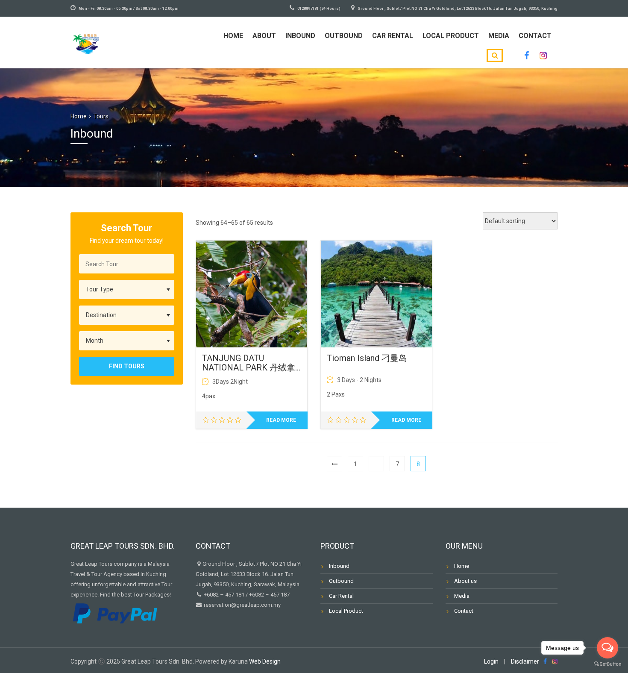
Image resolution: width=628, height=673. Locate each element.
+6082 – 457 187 (269, 594)
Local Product (451, 36)
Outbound (344, 36)
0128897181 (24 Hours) (318, 8)
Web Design (265, 661)
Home (233, 36)
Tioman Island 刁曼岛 (367, 358)
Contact (535, 36)
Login (491, 661)
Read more (281, 420)
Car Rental (392, 36)
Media (498, 36)
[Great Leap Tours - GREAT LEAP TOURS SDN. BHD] (85, 41)
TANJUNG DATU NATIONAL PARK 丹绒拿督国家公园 (248, 362)
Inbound (300, 36)
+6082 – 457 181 (224, 594)
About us (465, 581)
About (264, 36)
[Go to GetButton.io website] (607, 664)
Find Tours (126, 366)
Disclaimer (525, 661)
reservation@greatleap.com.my (242, 605)
